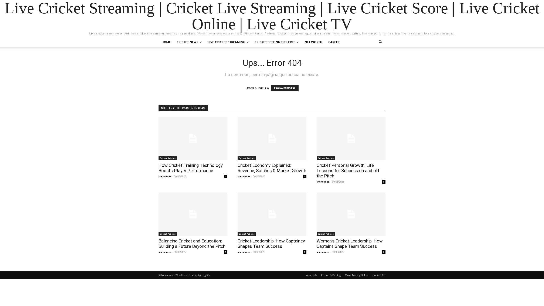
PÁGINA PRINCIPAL (284, 88)
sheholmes (165, 176)
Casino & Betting (331, 275)
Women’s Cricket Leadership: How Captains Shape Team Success (350, 243)
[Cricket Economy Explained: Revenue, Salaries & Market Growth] (272, 138)
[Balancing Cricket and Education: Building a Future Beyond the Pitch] (193, 214)
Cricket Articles (168, 158)
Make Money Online (356, 275)
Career (334, 42)
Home (166, 42)
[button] (380, 42)
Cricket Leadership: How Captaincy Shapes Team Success (271, 243)
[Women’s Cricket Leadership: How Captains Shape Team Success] (351, 214)
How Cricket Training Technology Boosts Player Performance (191, 168)
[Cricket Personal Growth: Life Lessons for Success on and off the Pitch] (351, 138)
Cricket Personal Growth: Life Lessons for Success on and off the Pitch (348, 170)
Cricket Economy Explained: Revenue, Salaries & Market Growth (272, 168)
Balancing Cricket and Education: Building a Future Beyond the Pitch (192, 243)
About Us (311, 275)
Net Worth (313, 42)
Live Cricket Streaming (226, 42)
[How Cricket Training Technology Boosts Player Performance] (193, 138)
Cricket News (187, 42)
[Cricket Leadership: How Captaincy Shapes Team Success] (272, 214)
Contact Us (379, 275)
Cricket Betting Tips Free (275, 42)
